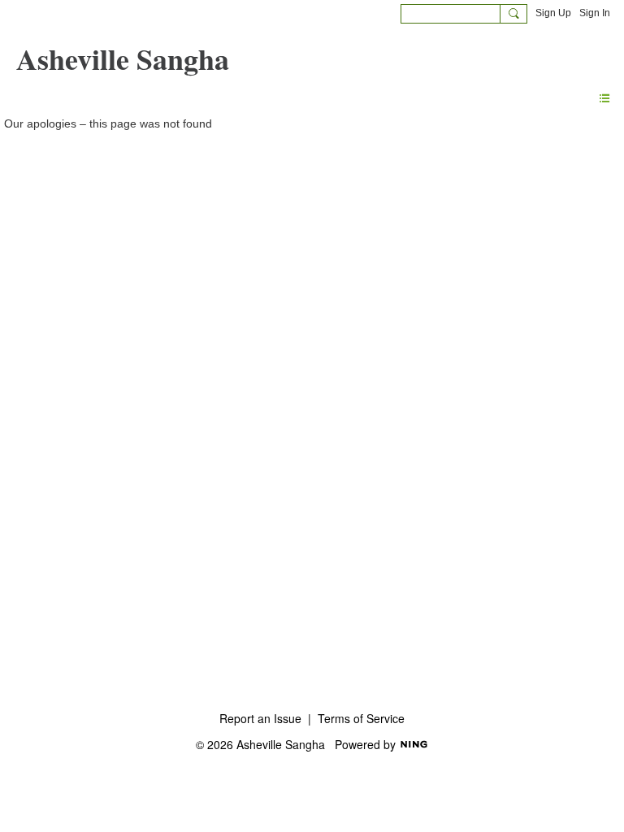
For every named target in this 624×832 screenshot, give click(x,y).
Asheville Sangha (122, 58)
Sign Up (553, 13)
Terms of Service (361, 718)
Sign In (594, 13)
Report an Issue (260, 718)
